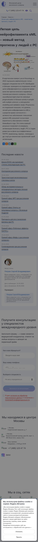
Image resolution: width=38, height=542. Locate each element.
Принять (19, 537)
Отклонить (19, 531)
